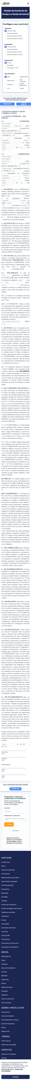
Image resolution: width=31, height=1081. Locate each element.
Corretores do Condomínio (9, 947)
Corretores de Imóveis (8, 928)
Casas (3, 960)
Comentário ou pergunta (12, 815)
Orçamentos (5, 889)
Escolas (3, 920)
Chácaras (4, 964)
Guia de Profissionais (8, 870)
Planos (3, 1027)
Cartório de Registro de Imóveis (11, 908)
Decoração (4, 893)
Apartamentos (6, 956)
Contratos (4, 931)
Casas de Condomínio (8, 968)
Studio (22, 88)
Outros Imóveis (6, 1003)
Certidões (4, 897)
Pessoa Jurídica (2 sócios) (14, 38)
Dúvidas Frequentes (7, 1024)
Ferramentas (5, 874)
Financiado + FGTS (12, 68)
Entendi (15, 1077)
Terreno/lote (11, 80)
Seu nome (7, 808)
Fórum (3, 866)
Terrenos (4, 972)
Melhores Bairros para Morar (10, 877)
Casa (8, 77)
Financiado (10, 65)
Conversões (5, 924)
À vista (9, 63)
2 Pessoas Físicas (12, 33)
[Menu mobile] (28, 3)
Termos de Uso (7, 1069)
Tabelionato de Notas (8, 912)
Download (15, 788)
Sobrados (4, 976)
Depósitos (4, 995)
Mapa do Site (5, 1031)
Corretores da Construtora (10, 943)
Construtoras (5, 939)
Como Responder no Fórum (10, 1020)
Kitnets (3, 983)
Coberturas (5, 979)
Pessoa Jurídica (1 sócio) (14, 36)
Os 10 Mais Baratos (7, 885)
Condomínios (5, 862)
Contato (4, 1058)
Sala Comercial (23, 80)
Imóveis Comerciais (7, 999)
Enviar (10, 824)
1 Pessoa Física (11, 31)
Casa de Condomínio (23, 84)
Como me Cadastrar (7, 1016)
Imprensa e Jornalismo (8, 1054)
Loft (8, 88)
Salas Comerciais (6, 987)
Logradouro (5, 916)
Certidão (4, 901)
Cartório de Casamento (8, 904)
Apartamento (24, 77)
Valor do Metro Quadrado (9, 881)
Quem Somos (5, 1012)
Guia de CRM (5, 935)
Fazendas (4, 991)
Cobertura (10, 84)
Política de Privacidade (8, 1045)
